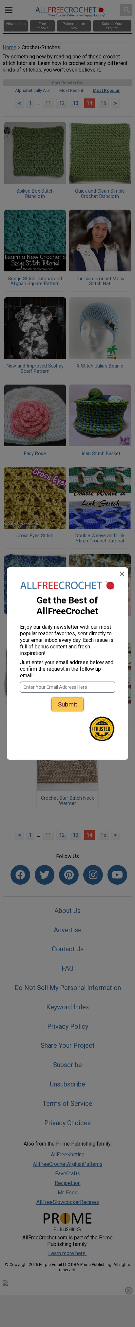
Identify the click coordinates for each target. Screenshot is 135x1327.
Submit (67, 704)
